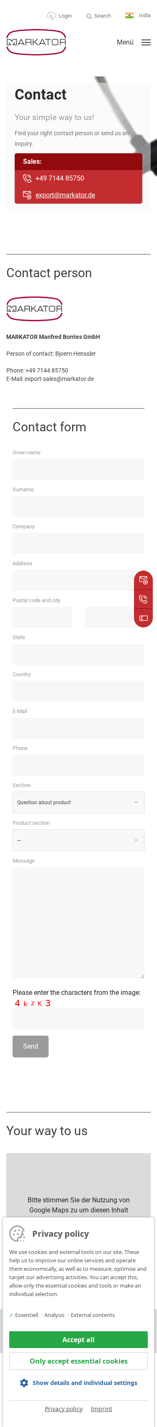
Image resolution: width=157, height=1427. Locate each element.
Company (24, 526)
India (144, 15)
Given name (27, 452)
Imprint (101, 1409)
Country (22, 674)
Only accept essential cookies (79, 1361)
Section (22, 785)
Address (22, 563)
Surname (23, 489)
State (19, 637)
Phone (20, 748)
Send (30, 1046)
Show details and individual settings (85, 1383)
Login (65, 16)
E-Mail (20, 711)
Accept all (78, 1339)
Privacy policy (63, 1409)
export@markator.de (65, 195)
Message (24, 861)
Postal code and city (36, 600)
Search (102, 16)
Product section (31, 823)
